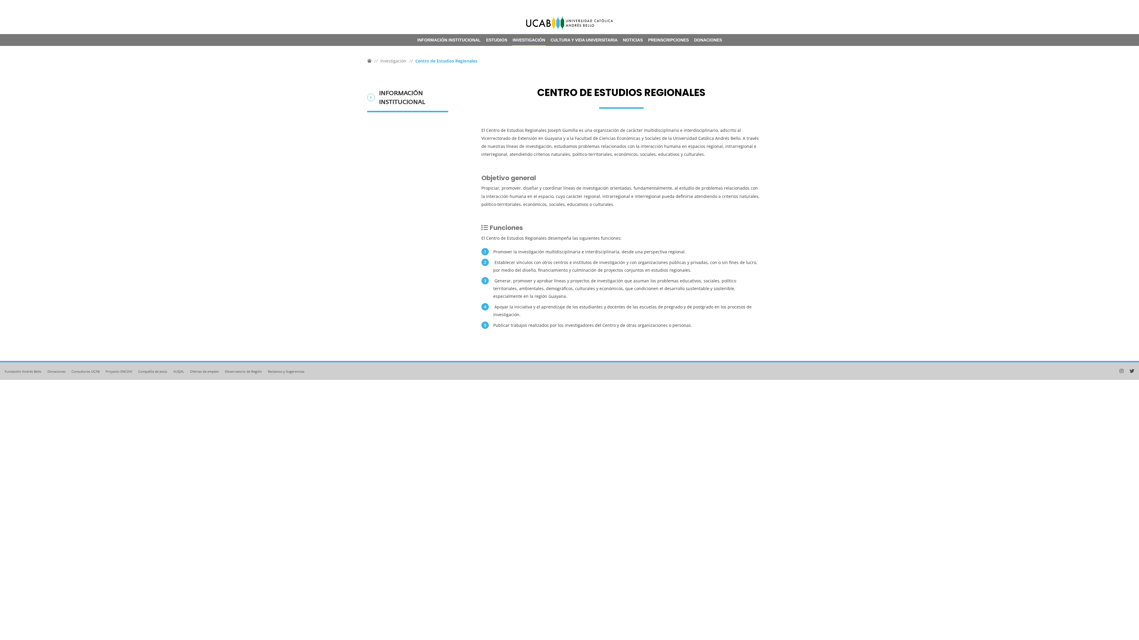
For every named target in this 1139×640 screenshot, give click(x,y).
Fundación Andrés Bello (23, 371)
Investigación (529, 40)
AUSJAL (178, 371)
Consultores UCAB (85, 371)
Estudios (496, 40)
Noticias (633, 40)
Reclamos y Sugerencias (286, 371)
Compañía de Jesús (152, 371)
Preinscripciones (668, 40)
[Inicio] (369, 61)
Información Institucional (449, 40)
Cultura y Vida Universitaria (584, 40)
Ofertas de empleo (204, 371)
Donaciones (708, 40)
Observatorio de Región (243, 371)
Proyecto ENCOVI (119, 371)
